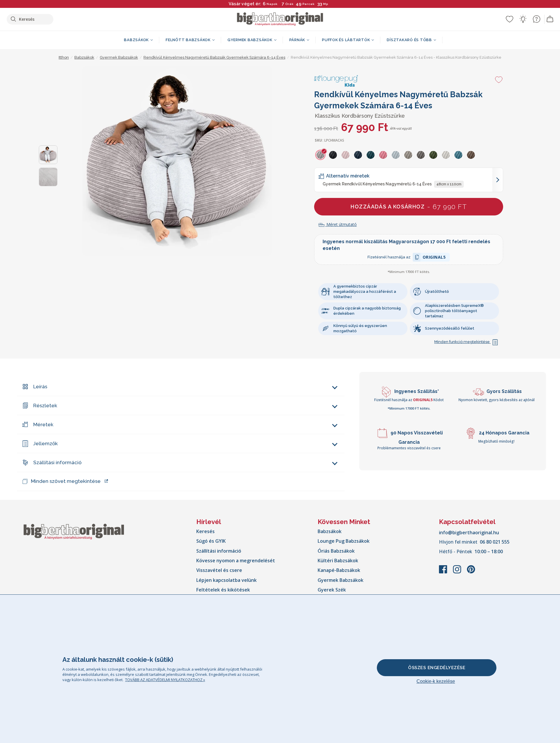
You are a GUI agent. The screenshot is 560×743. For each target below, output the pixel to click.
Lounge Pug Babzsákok (344, 541)
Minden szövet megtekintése (66, 481)
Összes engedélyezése (436, 667)
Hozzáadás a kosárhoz (409, 206)
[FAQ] (536, 19)
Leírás (40, 386)
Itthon (64, 57)
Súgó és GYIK (211, 541)
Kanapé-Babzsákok (339, 570)
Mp (325, 4)
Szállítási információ (57, 462)
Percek (308, 4)
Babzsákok (330, 531)
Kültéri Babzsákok (338, 560)
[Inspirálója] (523, 19)
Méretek (43, 424)
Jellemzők (45, 443)
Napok (272, 4)
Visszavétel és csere (219, 570)
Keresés (205, 531)
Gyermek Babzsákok (340, 580)
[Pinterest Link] (471, 572)
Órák (289, 4)
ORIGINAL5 (434, 258)
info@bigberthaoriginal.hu (469, 532)
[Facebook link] (443, 572)
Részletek (45, 405)
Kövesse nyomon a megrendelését (235, 560)
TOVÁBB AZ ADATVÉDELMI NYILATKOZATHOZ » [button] (165, 679)
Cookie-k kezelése (435, 681)
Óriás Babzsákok (336, 551)
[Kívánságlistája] (509, 19)
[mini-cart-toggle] (550, 19)
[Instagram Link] (457, 572)
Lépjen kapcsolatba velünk (226, 580)
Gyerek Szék (332, 590)
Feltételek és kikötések (223, 590)
